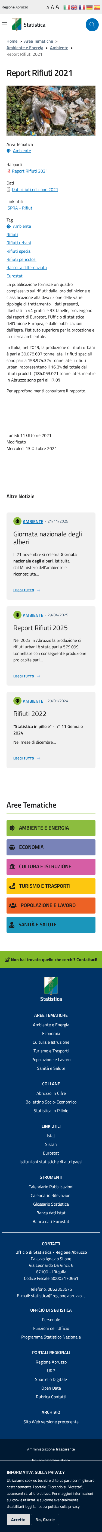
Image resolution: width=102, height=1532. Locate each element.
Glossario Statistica (51, 1204)
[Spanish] (97, 7)
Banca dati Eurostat (51, 1221)
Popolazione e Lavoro (48, 905)
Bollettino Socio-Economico (51, 1102)
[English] (74, 7)
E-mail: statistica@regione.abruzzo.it (51, 1295)
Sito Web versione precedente (51, 1421)
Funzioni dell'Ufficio (51, 1328)
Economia (31, 847)
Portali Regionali (51, 1352)
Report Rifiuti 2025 (40, 628)
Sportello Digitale (51, 1379)
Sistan (51, 1144)
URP (51, 1370)
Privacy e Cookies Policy (51, 1460)
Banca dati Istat (51, 1212)
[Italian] (66, 7)
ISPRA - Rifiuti (20, 208)
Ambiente (59, 47)
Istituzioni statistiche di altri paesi (51, 1161)
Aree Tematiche (38, 41)
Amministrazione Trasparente (51, 1449)
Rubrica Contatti (51, 1396)
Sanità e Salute (37, 924)
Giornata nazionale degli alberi (47, 538)
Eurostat (51, 1153)
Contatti (51, 1243)
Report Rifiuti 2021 (30, 171)
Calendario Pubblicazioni (51, 1186)
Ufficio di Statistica (51, 1310)
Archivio (51, 1412)
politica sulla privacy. (64, 1506)
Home (12, 41)
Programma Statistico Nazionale (51, 1337)
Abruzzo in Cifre (51, 1093)
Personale (51, 1319)
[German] (89, 7)
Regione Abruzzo (15, 7)
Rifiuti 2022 (30, 713)
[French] (82, 7)
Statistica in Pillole (51, 1110)
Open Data (51, 1388)
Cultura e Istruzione (45, 866)
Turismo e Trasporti (44, 886)
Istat (51, 1135)
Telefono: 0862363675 (51, 1289)
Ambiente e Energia (25, 47)
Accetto (18, 1519)
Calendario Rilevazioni (51, 1195)
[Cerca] (92, 24)
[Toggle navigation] (4, 24)
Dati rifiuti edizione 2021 (35, 189)
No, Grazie (45, 1519)
